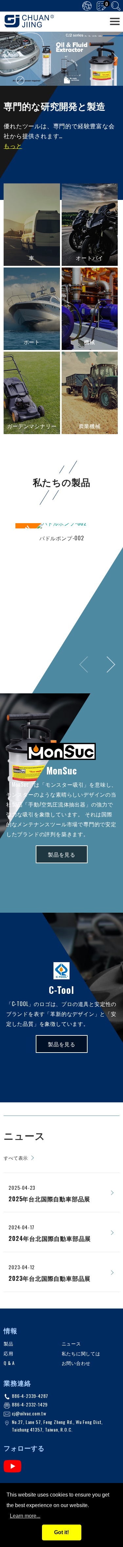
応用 (8, 1353)
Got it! (61, 1532)
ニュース (71, 1343)
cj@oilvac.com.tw (29, 1413)
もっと (13, 145)
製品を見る (61, 854)
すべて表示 (16, 1157)
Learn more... (25, 1516)
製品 (8, 1343)
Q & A (9, 1362)
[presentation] (11, 58)
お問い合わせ (76, 1362)
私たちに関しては (81, 1353)
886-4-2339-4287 (30, 1395)
